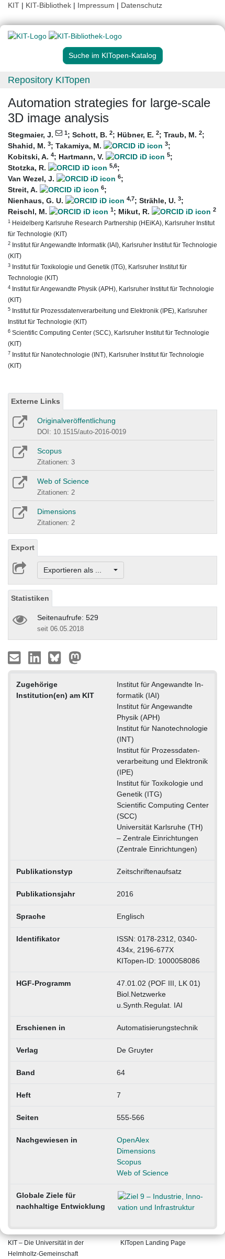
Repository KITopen (49, 80)
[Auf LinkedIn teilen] (36, 657)
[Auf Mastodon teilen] (75, 657)
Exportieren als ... (77, 570)
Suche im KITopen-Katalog (112, 55)
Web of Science (63, 481)
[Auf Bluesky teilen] (57, 657)
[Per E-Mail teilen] (15, 657)
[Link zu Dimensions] (19, 516)
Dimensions (56, 511)
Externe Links (35, 401)
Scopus (49, 451)
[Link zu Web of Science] (19, 486)
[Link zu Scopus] (19, 455)
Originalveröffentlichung (76, 420)
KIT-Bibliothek (49, 5)
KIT (13, 5)
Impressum (96, 5)
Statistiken (30, 598)
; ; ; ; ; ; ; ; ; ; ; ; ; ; (112, 249)
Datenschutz (141, 5)
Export (23, 547)
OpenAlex (133, 1140)
